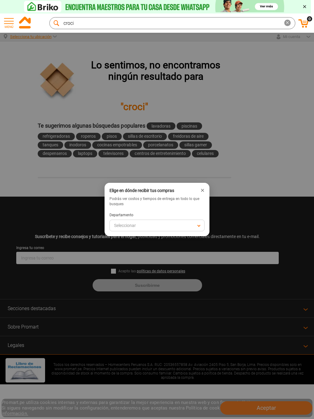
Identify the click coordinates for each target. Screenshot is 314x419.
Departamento (121, 215)
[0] (303, 26)
